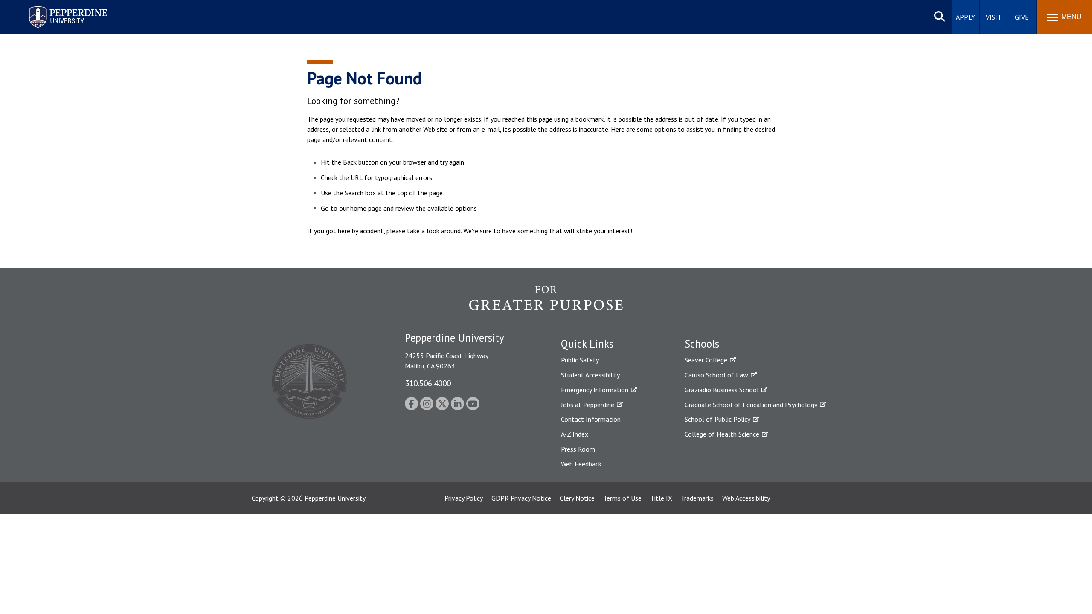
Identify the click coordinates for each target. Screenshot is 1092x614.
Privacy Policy (463, 498)
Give (1022, 17)
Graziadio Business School (722, 389)
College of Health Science (722, 434)
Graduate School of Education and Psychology (751, 404)
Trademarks (697, 498)
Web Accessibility (746, 498)
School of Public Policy (717, 419)
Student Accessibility (590, 375)
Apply (965, 17)
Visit (994, 17)
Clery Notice (577, 498)
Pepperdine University (57, 8)
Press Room (578, 449)
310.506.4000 (428, 383)
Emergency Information (594, 389)
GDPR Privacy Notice (521, 498)
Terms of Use (622, 498)
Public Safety (580, 360)
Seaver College (706, 360)
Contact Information (591, 419)
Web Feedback (581, 464)
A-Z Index (574, 434)
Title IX (661, 498)
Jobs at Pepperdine (587, 404)
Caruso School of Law (716, 375)
